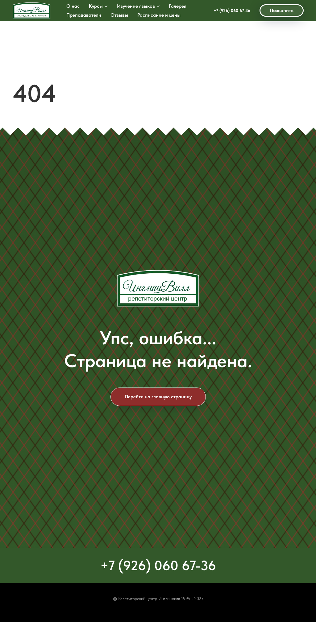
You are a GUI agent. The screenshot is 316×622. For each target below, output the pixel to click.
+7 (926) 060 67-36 (232, 10)
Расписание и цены (159, 15)
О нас (73, 6)
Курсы (96, 6)
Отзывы (119, 15)
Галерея (177, 6)
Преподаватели (83, 15)
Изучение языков (136, 6)
